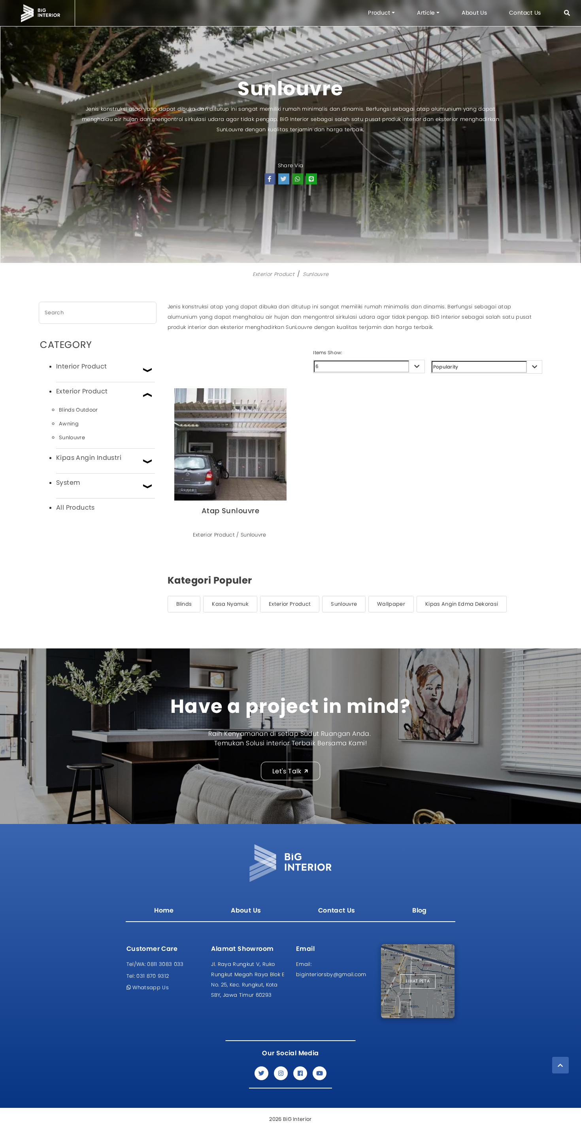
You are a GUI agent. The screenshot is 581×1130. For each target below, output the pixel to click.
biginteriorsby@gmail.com (331, 969)
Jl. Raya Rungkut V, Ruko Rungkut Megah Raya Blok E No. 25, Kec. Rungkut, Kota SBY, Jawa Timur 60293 (248, 979)
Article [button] (426, 13)
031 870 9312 (147, 976)
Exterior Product (273, 274)
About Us (474, 13)
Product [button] (379, 13)
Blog (419, 910)
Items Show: (327, 352)
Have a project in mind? (290, 706)
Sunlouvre (315, 274)
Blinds (184, 604)
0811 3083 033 (155, 964)
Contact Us (525, 13)
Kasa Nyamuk (230, 604)
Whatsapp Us (150, 987)
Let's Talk (287, 770)
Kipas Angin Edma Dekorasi (461, 604)
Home (164, 910)
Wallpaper (391, 604)
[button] (567, 13)
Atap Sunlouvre (230, 511)
